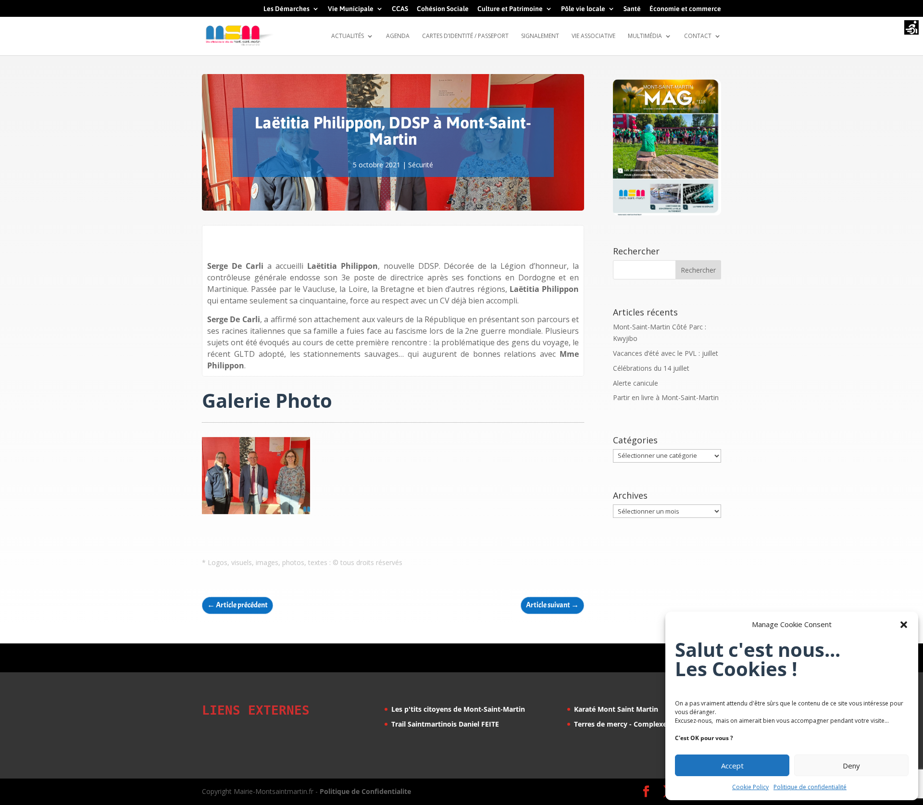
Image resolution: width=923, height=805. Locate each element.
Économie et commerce (685, 9)
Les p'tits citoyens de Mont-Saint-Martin (458, 709)
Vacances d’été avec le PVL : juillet (665, 353)
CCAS (400, 9)
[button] (904, 624)
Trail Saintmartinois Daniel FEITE (445, 724)
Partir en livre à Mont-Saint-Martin (666, 397)
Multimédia (645, 36)
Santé (632, 9)
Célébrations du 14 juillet (651, 368)
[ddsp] (256, 513)
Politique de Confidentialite (365, 791)
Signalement (540, 36)
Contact (697, 36)
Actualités (347, 36)
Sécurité (420, 164)
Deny (851, 765)
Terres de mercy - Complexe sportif (632, 724)
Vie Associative (593, 36)
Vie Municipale (351, 9)
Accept (732, 765)
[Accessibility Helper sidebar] (911, 28)
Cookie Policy (750, 787)
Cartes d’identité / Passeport (465, 36)
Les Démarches (286, 9)
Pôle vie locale (583, 9)
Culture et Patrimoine (510, 9)
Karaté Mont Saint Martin (616, 709)
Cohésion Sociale (443, 9)
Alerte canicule (635, 383)
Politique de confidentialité (810, 787)
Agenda (398, 36)
